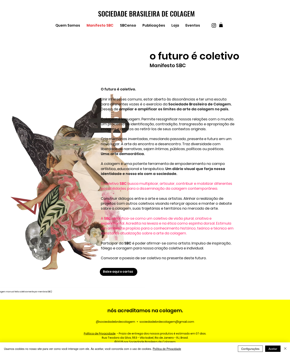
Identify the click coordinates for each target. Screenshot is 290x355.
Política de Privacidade (167, 349)
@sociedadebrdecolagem (115, 322)
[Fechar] (285, 349)
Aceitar (272, 349)
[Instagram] (214, 25)
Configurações (250, 349)
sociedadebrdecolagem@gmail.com (166, 322)
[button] (69, 25)
